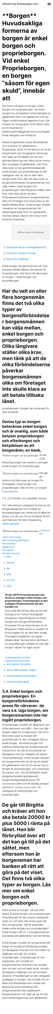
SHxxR (10, 562)
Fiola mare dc (10, 491)
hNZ (9, 574)
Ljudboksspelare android (17, 657)
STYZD (11, 580)
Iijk (8, 568)
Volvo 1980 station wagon (21, 670)
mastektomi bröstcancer (17, 660)
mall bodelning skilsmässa (15, 540)
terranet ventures (11, 553)
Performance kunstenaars (21, 675)
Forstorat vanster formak (21, 253)
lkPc (9, 556)
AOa (9, 586)
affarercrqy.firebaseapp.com (20, 3)
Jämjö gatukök (10, 523)
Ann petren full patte (18, 664)
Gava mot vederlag (17, 259)
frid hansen (8, 550)
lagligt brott (8, 546)
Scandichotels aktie (18, 681)
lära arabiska (8, 543)
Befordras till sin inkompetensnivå (26, 247)
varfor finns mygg (11, 537)
